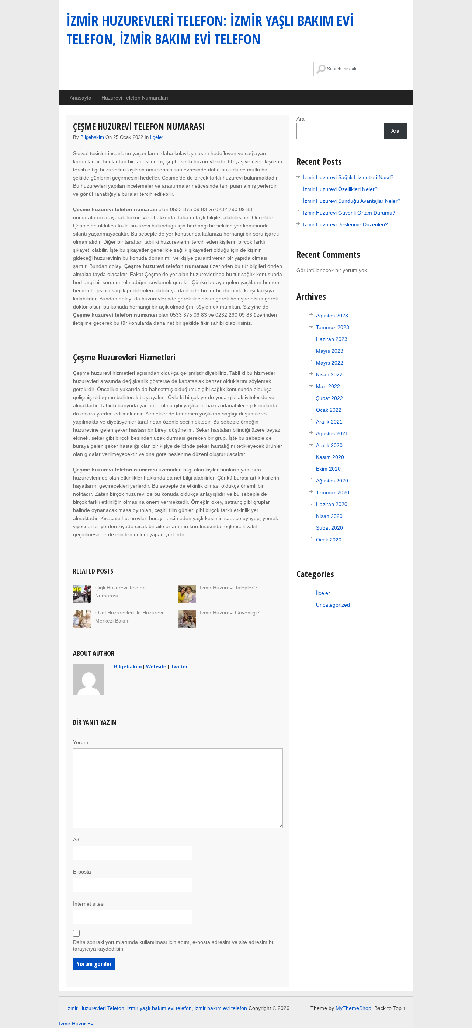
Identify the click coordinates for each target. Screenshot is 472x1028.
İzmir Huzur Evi (76, 1024)
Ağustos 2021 (332, 433)
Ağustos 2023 (332, 315)
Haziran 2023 (331, 339)
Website (156, 666)
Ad (76, 840)
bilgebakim (92, 137)
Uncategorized (333, 605)
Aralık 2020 (329, 445)
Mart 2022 (328, 386)
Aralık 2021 (329, 422)
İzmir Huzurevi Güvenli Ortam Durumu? (349, 213)
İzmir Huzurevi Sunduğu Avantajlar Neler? (351, 201)
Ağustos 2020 (332, 481)
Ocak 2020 (328, 540)
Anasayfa (80, 98)
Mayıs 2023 (329, 351)
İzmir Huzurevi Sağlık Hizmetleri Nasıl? (348, 177)
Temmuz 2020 (332, 492)
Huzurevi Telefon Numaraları (134, 98)
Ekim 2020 (328, 469)
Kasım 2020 (330, 457)
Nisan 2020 (329, 516)
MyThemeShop (353, 1008)
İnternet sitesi (88, 904)
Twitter (179, 666)
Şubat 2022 (329, 398)
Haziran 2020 (331, 504)
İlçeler (156, 137)
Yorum (80, 742)
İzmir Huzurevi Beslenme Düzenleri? (345, 224)
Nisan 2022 (329, 374)
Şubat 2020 (329, 528)
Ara (300, 119)
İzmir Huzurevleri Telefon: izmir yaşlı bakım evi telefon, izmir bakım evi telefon (210, 29)
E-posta (82, 872)
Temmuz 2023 (332, 327)
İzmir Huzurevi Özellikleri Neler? (340, 189)
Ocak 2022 (328, 410)
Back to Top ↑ (390, 1008)
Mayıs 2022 (329, 363)
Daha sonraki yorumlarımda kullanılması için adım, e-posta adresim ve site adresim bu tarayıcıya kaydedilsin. (174, 945)
